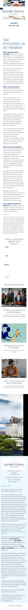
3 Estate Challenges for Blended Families (14, 311)
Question (6, 264)
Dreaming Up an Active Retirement (14, 347)
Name (6, 247)
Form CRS (7, 486)
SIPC (11, 540)
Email (6, 255)
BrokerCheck (18, 491)
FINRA (8, 540)
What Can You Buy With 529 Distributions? (14, 382)
